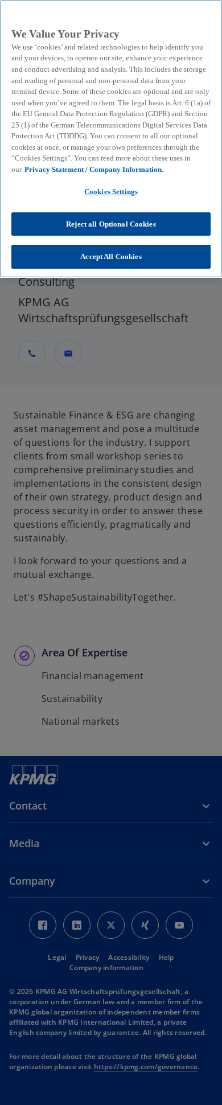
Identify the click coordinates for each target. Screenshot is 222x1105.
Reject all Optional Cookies (111, 224)
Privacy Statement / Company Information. (93, 169)
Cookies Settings (111, 191)
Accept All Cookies (110, 256)
